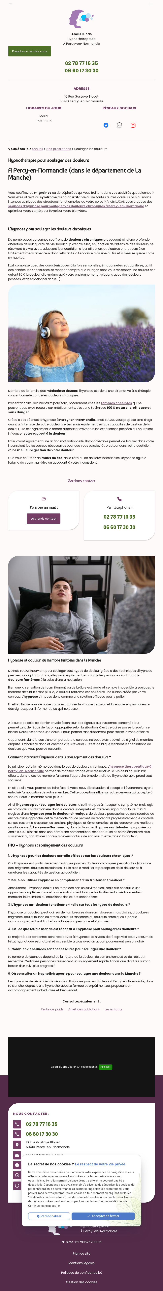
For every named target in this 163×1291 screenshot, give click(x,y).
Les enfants (113, 1009)
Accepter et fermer (105, 1216)
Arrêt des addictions (84, 1009)
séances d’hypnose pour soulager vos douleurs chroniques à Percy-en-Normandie (76, 206)
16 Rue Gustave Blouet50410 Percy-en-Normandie (82, 99)
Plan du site (81, 1253)
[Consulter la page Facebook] (106, 125)
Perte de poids (52, 1009)
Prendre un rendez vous (29, 51)
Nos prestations (58, 149)
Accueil (37, 149)
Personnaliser (51, 1216)
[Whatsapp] (119, 125)
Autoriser (105, 1066)
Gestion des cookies (81, 1282)
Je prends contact (43, 519)
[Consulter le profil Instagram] (133, 125)
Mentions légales (81, 1263)
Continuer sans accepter (44, 1205)
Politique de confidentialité (81, 1272)
